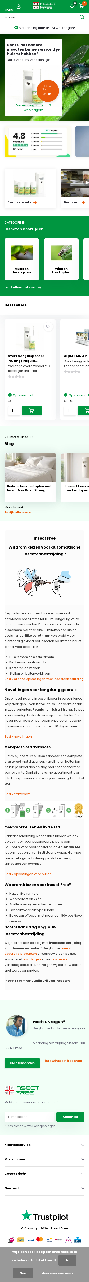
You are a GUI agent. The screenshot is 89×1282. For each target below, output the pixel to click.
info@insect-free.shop (63, 1060)
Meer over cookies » (57, 1273)
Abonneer (71, 1117)
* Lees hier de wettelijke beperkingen (30, 1126)
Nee (23, 1273)
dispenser (61, 959)
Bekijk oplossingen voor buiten (28, 874)
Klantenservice (22, 1063)
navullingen (32, 959)
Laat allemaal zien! (21, 287)
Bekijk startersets (18, 794)
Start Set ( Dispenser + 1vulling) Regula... (27, 358)
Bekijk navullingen (18, 736)
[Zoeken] (82, 17)
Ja (67, 1260)
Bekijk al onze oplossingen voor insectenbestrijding (44, 679)
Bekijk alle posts (18, 512)
